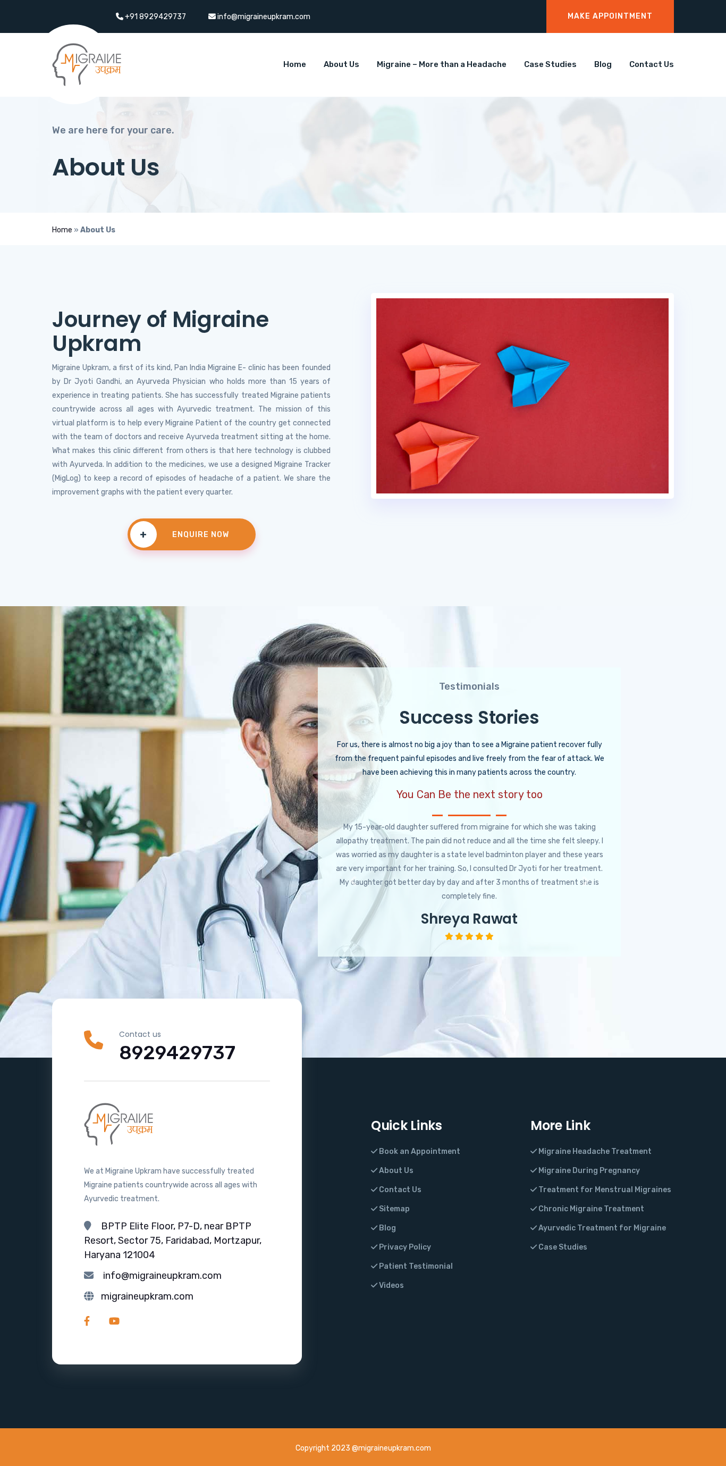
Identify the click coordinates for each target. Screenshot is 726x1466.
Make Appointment (610, 16)
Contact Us (651, 64)
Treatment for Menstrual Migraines (604, 1189)
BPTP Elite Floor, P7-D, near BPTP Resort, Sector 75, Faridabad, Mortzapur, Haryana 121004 (172, 1240)
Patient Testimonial (415, 1266)
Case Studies (550, 64)
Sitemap (393, 1208)
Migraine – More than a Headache (441, 64)
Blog (603, 64)
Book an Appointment (418, 1151)
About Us (341, 64)
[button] (352, 881)
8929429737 (177, 1052)
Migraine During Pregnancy (588, 1170)
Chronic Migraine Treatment (590, 1208)
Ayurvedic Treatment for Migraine (601, 1228)
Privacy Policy (404, 1247)
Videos (390, 1285)
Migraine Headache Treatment (594, 1151)
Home (294, 64)
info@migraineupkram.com (162, 1275)
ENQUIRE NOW (184, 534)
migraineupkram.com (147, 1296)
